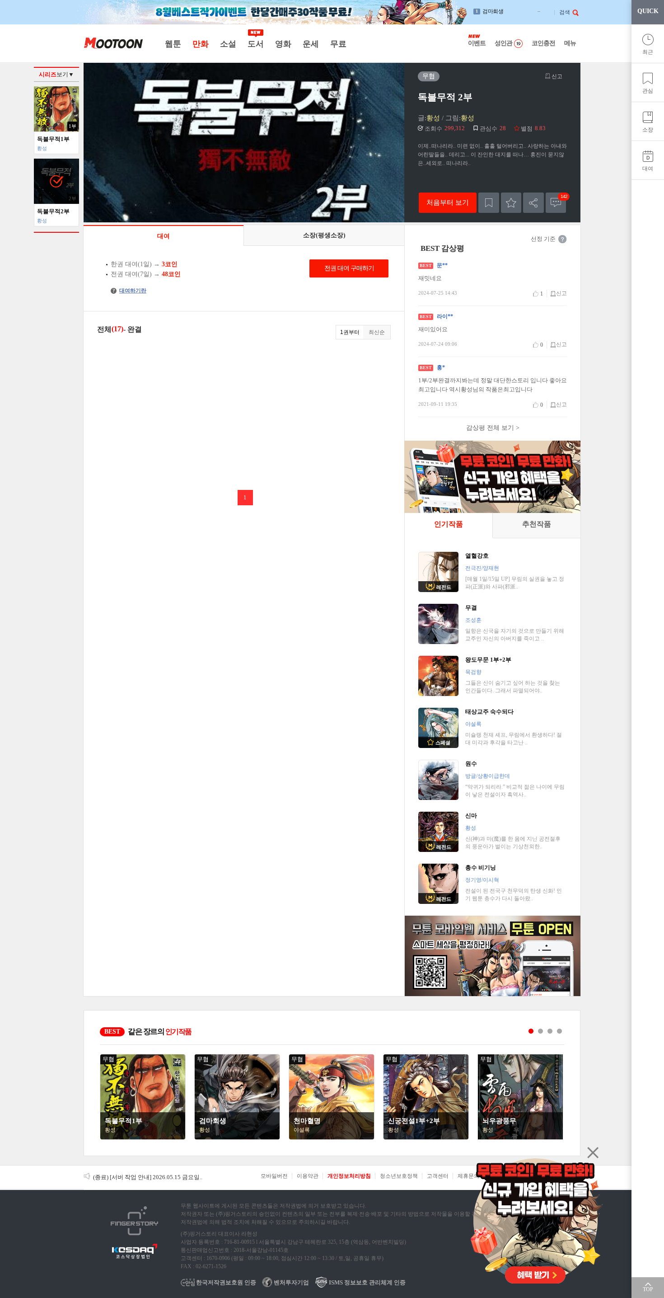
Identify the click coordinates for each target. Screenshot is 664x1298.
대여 (647, 168)
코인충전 (543, 43)
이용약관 (307, 1176)
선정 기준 (543, 238)
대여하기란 (129, 290)
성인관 (503, 43)
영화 (283, 43)
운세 (310, 43)
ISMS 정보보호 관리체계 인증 (366, 1282)
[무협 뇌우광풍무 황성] (520, 1137)
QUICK (648, 11)
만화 (200, 43)
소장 (647, 130)
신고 (556, 76)
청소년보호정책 (399, 1176)
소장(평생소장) (324, 235)
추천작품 (536, 524)
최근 (647, 52)
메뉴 (570, 43)
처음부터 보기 (447, 202)
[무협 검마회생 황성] (237, 1137)
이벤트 (477, 43)
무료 (338, 43)
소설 (228, 43)
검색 (564, 12)
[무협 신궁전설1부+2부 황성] (425, 1137)
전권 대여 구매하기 (349, 268)
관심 (647, 91)
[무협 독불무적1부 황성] (142, 1137)
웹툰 (173, 43)
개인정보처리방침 (349, 1176)
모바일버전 (274, 1176)
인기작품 (448, 524)
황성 (433, 118)
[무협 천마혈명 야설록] (331, 1137)
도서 (255, 43)
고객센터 (438, 1176)
